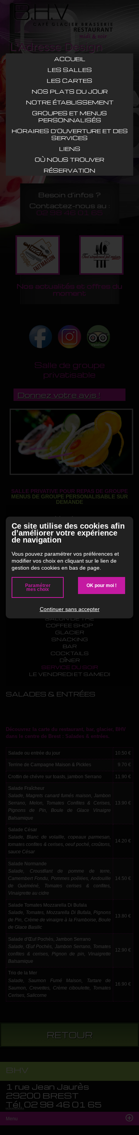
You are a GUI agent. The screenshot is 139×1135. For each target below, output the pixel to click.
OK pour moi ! (101, 585)
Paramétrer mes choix (38, 587)
